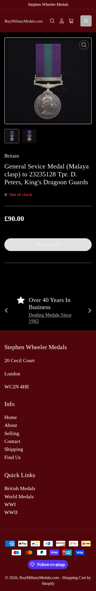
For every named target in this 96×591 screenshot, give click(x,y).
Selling (11, 433)
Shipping (13, 449)
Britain (11, 156)
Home (10, 417)
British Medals (19, 488)
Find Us (12, 457)
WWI (10, 504)
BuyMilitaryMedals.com (39, 577)
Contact (12, 441)
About (10, 425)
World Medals (19, 496)
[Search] (52, 21)
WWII (11, 512)
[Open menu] (86, 21)
